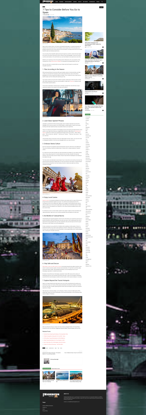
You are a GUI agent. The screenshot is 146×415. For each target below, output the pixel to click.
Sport (87, 243)
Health (79, 1)
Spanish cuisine (46, 200)
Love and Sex (88, 211)
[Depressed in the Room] (94, 85)
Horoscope (88, 197)
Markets (87, 218)
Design (87, 153)
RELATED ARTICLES (46, 368)
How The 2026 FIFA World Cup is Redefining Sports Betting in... (93, 60)
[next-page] (45, 384)
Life (86, 207)
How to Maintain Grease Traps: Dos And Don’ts (73, 352)
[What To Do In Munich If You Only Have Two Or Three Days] (49, 375)
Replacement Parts (89, 236)
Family (87, 164)
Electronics (88, 158)
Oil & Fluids (88, 230)
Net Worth (85, 1)
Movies (87, 223)
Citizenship (88, 146)
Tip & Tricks (88, 252)
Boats (87, 132)
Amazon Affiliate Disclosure (48, 405)
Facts (87, 163)
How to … (87, 199)
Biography (88, 127)
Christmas (88, 144)
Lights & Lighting (89, 209)
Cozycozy (72, 81)
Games (87, 178)
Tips (86, 254)
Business (61, 1)
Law (86, 204)
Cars (86, 139)
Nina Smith (86, 62)
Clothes (87, 147)
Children (87, 142)
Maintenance (88, 212)
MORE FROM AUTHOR (56, 368)
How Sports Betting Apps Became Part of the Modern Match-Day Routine (94, 107)
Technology (92, 1)
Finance (87, 170)
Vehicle (87, 260)
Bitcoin (87, 129)
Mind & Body (88, 219)
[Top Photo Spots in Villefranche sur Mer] (62, 375)
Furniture (87, 175)
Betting (87, 123)
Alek (85, 47)
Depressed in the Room (91, 91)
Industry (87, 200)
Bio (86, 125)
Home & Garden (89, 195)
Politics (87, 233)
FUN (86, 173)
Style (86, 245)
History (87, 190)
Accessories (88, 117)
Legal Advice (88, 206)
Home (43, 5)
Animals (87, 120)
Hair (86, 187)
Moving (87, 224)
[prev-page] (43, 384)
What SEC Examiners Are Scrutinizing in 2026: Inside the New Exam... (93, 44)
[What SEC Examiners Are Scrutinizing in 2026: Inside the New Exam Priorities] (94, 36)
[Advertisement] (94, 20)
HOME (56, 1)
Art (86, 122)
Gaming (75, 1)
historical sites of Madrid (56, 61)
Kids (86, 202)
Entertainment (68, 1)
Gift (86, 183)
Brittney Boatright (46, 14)
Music (87, 226)
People (87, 231)
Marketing (88, 216)
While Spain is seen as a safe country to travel (52, 266)
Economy (87, 154)
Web (86, 262)
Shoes (87, 238)
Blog (86, 130)
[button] (102, 1)
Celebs (87, 141)
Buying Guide (88, 135)
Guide (87, 185)
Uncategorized (88, 259)
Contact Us (45, 407)
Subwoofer (88, 247)
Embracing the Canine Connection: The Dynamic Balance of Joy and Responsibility (52, 353)
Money (87, 221)
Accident (87, 118)
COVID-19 (87, 149)
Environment (88, 161)
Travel (97, 1)
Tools (87, 255)
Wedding (87, 264)
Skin (86, 240)
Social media (88, 242)
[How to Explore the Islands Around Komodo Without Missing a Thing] (76, 375)
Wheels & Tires (88, 266)
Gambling (87, 176)
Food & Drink (88, 171)
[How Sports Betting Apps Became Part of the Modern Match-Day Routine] (94, 100)
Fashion (87, 166)
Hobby (87, 192)
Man (86, 214)
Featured (87, 168)
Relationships (88, 235)
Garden (87, 182)
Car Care (87, 137)
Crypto (87, 151)
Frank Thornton (87, 78)
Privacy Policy (45, 410)
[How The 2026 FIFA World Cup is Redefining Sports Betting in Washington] (94, 54)
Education (87, 156)
